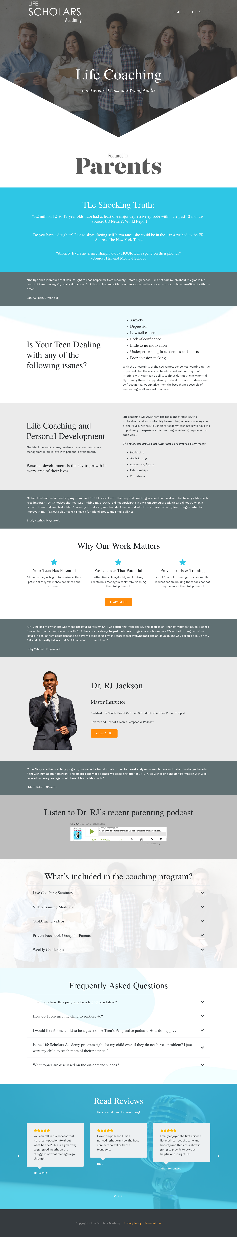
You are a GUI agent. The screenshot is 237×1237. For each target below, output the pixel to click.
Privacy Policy (132, 1223)
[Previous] (19, 1156)
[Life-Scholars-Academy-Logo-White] (55, 12)
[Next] (218, 1156)
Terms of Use (153, 1223)
